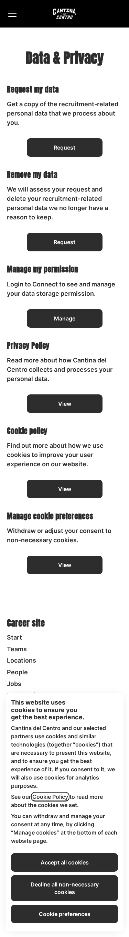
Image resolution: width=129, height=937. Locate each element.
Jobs (14, 683)
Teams (17, 649)
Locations (21, 660)
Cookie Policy (50, 796)
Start (14, 637)
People (17, 672)
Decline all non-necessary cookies (65, 888)
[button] (65, 565)
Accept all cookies (65, 862)
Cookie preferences (64, 914)
